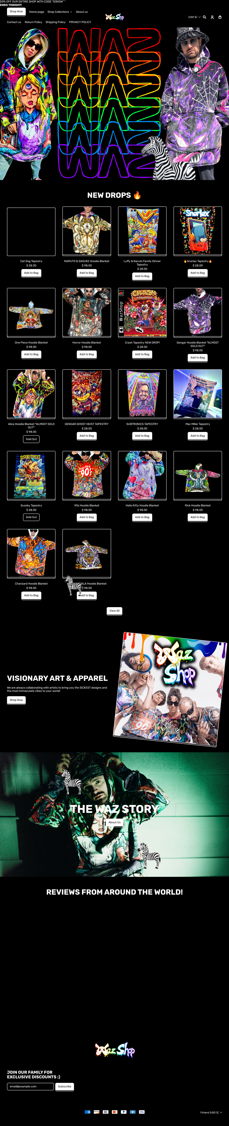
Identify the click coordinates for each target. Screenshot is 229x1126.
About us (82, 12)
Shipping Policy (56, 22)
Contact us (14, 22)
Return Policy (33, 22)
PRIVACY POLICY (80, 22)
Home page (36, 12)
